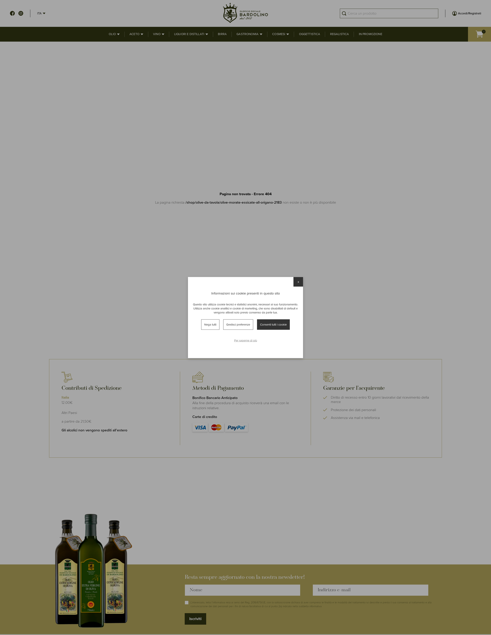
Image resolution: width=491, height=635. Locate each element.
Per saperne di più (245, 340)
